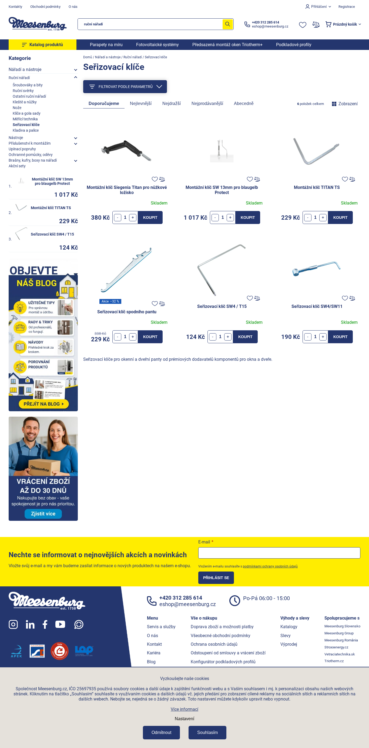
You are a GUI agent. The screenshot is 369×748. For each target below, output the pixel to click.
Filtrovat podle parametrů (126, 86)
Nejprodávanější (207, 103)
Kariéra (153, 652)
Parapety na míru (106, 44)
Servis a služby (161, 626)
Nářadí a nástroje (25, 69)
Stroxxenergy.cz (336, 647)
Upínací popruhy (22, 149)
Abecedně (244, 103)
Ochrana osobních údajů (214, 644)
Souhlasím (207, 732)
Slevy (285, 635)
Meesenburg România (341, 640)
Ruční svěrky (23, 91)
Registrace (346, 7)
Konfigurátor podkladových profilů (223, 661)
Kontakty (15, 7)
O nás (73, 7)
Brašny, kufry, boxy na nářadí (33, 160)
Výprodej (288, 644)
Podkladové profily (293, 44)
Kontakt (154, 644)
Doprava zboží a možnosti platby (222, 626)
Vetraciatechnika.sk (339, 654)
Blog (151, 661)
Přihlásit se (216, 578)
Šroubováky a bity (28, 85)
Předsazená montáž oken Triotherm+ (227, 44)
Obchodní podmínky (45, 7)
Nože (17, 108)
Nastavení (184, 718)
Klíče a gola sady (27, 113)
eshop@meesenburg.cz (187, 604)
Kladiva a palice (26, 130)
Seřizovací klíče (26, 125)
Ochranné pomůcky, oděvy (31, 154)
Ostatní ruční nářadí (29, 96)
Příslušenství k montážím (30, 143)
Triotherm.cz (334, 661)
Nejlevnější (141, 103)
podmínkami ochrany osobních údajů (270, 566)
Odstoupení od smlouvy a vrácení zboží (228, 652)
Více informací (184, 709)
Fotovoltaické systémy (157, 44)
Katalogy (288, 626)
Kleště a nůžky (25, 102)
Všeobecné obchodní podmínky (220, 635)
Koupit (150, 217)
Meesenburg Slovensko (342, 626)
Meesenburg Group (339, 633)
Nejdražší (171, 103)
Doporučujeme (104, 103)
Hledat (228, 24)
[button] (132, 217)
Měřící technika (25, 119)
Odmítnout (161, 732)
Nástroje (16, 137)
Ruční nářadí (19, 78)
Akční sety (17, 166)
